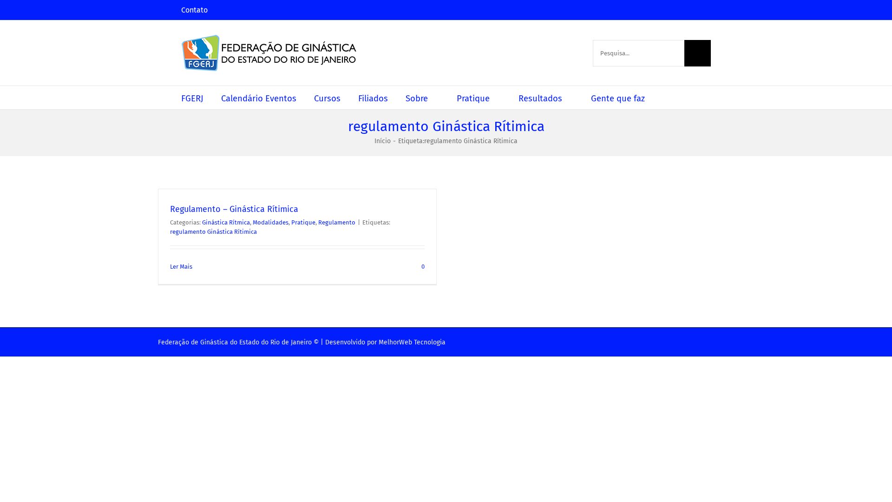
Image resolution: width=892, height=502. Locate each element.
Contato (194, 10)
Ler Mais (181, 266)
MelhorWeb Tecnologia (412, 342)
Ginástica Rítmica (226, 222)
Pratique (303, 222)
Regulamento (336, 222)
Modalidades (271, 222)
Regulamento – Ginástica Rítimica (234, 209)
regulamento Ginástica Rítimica (213, 231)
